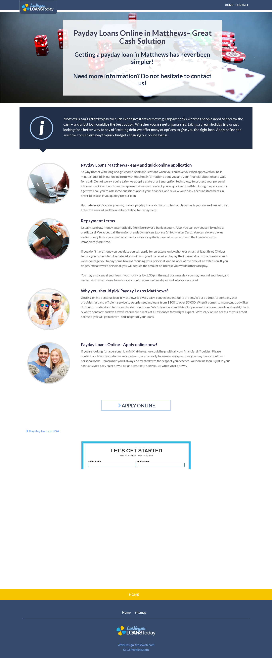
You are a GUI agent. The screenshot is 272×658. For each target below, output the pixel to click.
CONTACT (241, 5)
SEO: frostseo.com (136, 649)
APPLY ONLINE (138, 405)
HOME (229, 5)
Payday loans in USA (44, 431)
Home (126, 612)
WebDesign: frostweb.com (136, 645)
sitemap (140, 612)
